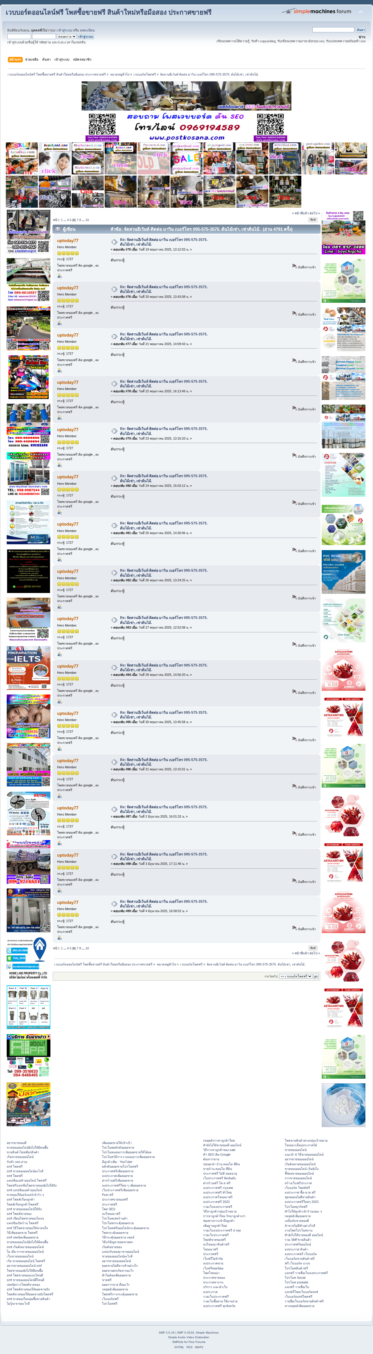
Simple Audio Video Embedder (188, 1337)
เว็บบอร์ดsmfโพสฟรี (298, 1296)
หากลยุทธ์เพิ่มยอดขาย (299, 1306)
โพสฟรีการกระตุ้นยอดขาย (120, 1294)
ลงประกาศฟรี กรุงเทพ (218, 1187)
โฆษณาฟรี (210, 1249)
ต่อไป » (314, 213)
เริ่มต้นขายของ (112, 1247)
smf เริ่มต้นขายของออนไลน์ (25, 1247)
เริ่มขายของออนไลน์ (20, 1157)
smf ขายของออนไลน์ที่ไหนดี (25, 1280)
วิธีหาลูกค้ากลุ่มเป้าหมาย (220, 1211)
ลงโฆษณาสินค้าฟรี (216, 1244)
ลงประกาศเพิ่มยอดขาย (117, 1176)
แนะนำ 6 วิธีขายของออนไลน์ (304, 1154)
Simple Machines (207, 1332)
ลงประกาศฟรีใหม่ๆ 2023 (302, 1201)
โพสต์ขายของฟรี (214, 1239)
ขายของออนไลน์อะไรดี (117, 1256)
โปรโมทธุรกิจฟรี (296, 1206)
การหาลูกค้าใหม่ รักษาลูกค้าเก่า (224, 1216)
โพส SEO (108, 1209)
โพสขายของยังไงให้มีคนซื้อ (25, 1270)
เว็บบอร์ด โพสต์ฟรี (297, 1187)
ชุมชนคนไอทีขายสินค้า (300, 1197)
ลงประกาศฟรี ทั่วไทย (217, 1192)
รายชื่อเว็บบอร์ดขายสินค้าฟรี (304, 1301)
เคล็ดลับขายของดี (297, 1220)
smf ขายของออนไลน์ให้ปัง (24, 1209)
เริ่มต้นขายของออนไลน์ (300, 1164)
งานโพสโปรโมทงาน (298, 1230)
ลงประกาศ (210, 1292)
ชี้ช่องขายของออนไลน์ (299, 1173)
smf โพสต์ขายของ (19, 1213)
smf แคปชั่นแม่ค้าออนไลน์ (24, 1190)
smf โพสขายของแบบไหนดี (25, 1275)
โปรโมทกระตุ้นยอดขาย (118, 1223)
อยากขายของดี (17, 1143)
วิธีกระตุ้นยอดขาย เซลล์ (118, 1237)
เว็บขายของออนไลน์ (20, 1256)
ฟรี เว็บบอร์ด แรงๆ (297, 1263)
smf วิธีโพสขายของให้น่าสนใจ (27, 1228)
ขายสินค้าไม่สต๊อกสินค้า (23, 1152)
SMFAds (177, 1341)
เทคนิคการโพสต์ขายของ (23, 1284)
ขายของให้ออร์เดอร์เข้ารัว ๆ (25, 1194)
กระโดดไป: (271, 976)
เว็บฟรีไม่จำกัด (213, 1258)
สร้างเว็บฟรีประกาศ (298, 1183)
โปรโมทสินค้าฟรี (296, 1268)
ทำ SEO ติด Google (217, 1154)
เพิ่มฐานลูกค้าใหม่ (215, 1225)
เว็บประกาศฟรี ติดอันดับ (219, 1178)
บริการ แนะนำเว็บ (215, 1287)
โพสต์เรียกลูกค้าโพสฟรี (22, 1204)
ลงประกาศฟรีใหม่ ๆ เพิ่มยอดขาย (124, 1185)
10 (87, 220)
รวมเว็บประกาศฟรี (216, 1235)
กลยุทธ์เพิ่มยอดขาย (115, 1289)
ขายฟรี (107, 1280)
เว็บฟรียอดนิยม (213, 1268)
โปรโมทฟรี (109, 1303)
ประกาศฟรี (109, 1204)
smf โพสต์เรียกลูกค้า (21, 1199)
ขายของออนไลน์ (296, 1150)
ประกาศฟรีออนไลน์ (298, 1244)
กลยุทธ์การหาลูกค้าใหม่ (219, 1140)
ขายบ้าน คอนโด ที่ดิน (217, 1169)
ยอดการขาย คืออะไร (116, 1284)
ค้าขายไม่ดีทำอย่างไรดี (300, 1225)
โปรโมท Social (295, 1277)
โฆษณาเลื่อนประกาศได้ (301, 1145)
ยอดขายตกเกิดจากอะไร (118, 1270)
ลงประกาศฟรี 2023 (216, 1201)
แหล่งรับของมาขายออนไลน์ (120, 1251)
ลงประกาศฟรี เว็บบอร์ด (301, 1254)
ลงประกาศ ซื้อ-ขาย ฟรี (300, 1192)
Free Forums (197, 1341)
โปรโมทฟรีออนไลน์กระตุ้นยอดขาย (125, 1228)
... (65, 220)
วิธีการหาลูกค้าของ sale (219, 1150)
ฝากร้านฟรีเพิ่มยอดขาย (117, 1180)
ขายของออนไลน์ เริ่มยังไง (302, 1169)
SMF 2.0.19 (167, 1332)
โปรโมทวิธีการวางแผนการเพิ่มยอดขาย (128, 1157)
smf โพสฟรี (15, 1166)
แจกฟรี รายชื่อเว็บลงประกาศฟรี (306, 1273)
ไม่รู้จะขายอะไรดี (18, 1303)
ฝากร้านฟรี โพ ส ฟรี (217, 1183)
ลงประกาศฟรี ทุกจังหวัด (219, 1306)
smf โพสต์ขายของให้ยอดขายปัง (28, 1289)
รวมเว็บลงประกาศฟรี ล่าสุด (222, 1230)
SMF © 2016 (185, 1332)
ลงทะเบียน (87, 30)
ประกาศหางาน (213, 1282)
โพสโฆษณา (211, 1273)
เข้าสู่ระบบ (64, 30)
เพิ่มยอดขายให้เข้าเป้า (117, 1143)
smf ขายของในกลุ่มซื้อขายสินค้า (28, 1299)
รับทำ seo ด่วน (17, 1162)
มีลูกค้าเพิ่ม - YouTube (117, 1162)
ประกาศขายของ (214, 1277)
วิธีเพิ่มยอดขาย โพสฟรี (22, 1232)
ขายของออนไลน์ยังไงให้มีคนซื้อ (27, 1147)
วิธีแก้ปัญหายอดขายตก (117, 1242)
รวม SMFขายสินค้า (298, 1239)
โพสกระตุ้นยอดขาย (115, 1232)
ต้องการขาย (211, 1159)
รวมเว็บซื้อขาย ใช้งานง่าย (220, 1301)
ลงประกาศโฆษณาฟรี (218, 1197)
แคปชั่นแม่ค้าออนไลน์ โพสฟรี (27, 1180)
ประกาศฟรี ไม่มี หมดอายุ (220, 1173)
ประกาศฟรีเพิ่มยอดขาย (117, 1171)
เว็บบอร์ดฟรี (110, 1299)
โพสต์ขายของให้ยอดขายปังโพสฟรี (30, 1294)
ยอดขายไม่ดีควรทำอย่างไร (120, 1265)
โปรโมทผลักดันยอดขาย (118, 1147)
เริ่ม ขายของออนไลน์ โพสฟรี (26, 1261)
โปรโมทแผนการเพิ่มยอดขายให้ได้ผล (127, 1152)
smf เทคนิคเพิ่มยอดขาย (22, 1237)
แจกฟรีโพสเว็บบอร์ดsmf (301, 1292)
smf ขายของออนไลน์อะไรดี (25, 1171)
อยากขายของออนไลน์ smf (24, 1265)
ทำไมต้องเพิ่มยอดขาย (116, 1275)
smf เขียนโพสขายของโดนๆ (25, 1218)
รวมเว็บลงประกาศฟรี (217, 1206)
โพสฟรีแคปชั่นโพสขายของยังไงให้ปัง (32, 1185)
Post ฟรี (107, 1194)
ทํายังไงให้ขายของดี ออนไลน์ (222, 1145)
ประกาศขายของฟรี (115, 1199)
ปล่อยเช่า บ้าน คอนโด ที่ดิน (221, 1164)
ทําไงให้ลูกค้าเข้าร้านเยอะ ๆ (303, 1211)
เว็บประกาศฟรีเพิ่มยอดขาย (120, 1190)
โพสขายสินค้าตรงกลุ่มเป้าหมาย (306, 1140)
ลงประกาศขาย (213, 1263)
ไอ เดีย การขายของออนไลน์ (25, 1251)
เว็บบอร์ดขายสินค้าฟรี (300, 1258)
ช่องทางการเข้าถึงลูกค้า (219, 1220)
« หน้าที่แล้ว (300, 213)
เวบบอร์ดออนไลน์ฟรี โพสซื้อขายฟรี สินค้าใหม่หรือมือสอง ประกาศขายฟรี (109, 12)
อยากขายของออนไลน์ (116, 1261)
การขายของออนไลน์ (298, 1178)
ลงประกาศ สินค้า (296, 1249)
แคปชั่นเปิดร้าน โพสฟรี (22, 1223)
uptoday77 (67, 240)
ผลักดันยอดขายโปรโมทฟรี (120, 1166)
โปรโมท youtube (296, 1282)
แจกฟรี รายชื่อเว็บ (297, 1287)
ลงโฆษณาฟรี (111, 1213)
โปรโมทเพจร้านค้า (115, 1218)
